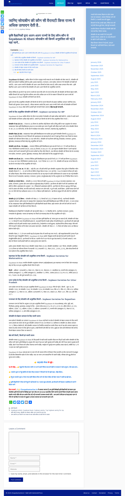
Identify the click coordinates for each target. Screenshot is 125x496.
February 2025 (96, 99)
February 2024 (96, 139)
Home (51, 3)
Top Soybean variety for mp (54, 410)
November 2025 (97, 69)
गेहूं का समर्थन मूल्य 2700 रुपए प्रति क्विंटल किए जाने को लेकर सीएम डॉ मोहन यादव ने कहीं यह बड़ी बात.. (41, 377)
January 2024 (96, 142)
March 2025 (95, 95)
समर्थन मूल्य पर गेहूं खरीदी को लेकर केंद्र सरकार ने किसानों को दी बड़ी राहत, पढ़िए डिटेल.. (37, 372)
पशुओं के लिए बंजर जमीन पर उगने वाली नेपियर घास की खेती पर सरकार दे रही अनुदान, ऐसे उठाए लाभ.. (48, 367)
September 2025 (97, 75)
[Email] (2, 28)
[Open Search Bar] (113, 3)
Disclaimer (102, 493)
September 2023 (97, 155)
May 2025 (95, 89)
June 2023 (95, 165)
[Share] (2, 32)
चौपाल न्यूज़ (70, 3)
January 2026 (96, 62)
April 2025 (95, 92)
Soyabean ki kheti (16, 410)
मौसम (95, 3)
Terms (117, 493)
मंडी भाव (88, 3)
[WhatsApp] (2, 12)
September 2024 (97, 115)
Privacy (110, 493)
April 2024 (95, 132)
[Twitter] (2, 24)
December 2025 (97, 65)
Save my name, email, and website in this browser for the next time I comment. (41, 474)
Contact (94, 493)
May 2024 (95, 129)
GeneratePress (37, 493)
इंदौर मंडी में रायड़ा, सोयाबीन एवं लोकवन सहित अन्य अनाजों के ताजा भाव (28, 412)
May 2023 (95, 169)
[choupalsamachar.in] (15, 3)
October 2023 (96, 152)
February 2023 (96, 179)
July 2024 (94, 122)
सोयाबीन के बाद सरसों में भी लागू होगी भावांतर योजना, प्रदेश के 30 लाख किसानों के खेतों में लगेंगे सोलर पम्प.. (103, 37)
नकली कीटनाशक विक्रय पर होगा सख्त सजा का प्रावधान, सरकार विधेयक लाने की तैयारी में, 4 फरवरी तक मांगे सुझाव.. (103, 17)
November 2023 (97, 149)
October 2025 (96, 72)
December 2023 (97, 145)
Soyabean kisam (28, 410)
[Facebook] (2, 20)
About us (86, 493)
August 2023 (96, 159)
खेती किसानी (60, 3)
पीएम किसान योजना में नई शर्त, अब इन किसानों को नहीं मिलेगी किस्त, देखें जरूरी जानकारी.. (102, 45)
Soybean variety (39, 410)
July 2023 (94, 162)
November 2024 (97, 109)
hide (21, 50)
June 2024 (95, 125)
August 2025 (96, 79)
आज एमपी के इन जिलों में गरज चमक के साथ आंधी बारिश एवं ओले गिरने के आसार (30, 414)
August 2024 (96, 119)
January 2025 (96, 102)
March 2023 (95, 175)
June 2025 (95, 85)
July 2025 (94, 82)
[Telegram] (2, 16)
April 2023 (95, 172)
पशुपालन (79, 3)
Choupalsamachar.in (29, 389)
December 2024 (97, 105)
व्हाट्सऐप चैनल (42, 362)
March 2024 (95, 135)
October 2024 (96, 112)
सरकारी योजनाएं (104, 3)
